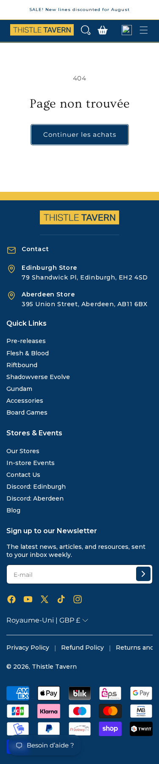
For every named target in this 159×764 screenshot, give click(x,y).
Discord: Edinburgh (36, 486)
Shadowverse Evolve (38, 377)
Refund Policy (82, 647)
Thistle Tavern (54, 666)
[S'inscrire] (143, 574)
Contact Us (23, 475)
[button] (86, 30)
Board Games (26, 412)
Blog (13, 510)
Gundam (19, 389)
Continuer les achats (79, 134)
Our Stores (22, 451)
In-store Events (30, 463)
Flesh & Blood (27, 353)
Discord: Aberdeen (35, 498)
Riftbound (21, 365)
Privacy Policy (27, 647)
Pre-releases (26, 341)
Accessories (24, 400)
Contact (35, 249)
